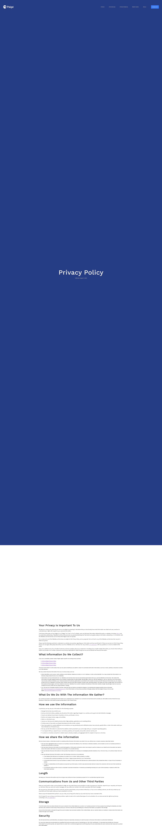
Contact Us (154, 7)
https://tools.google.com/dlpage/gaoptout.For (55, 689)
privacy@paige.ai (93, 644)
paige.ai (118, 633)
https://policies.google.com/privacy (52, 690)
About (144, 6)
